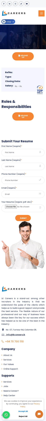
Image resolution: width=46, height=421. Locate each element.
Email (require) (9, 187)
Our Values (8, 364)
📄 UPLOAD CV (23, 56)
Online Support (10, 369)
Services (7, 360)
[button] (6, 415)
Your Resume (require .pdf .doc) (17, 202)
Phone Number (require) (13, 174)
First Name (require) (11, 146)
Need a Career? (11, 391)
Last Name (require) (11, 160)
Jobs (5, 386)
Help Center (9, 395)
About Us (7, 355)
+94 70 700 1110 (14, 341)
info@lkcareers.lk (13, 334)
